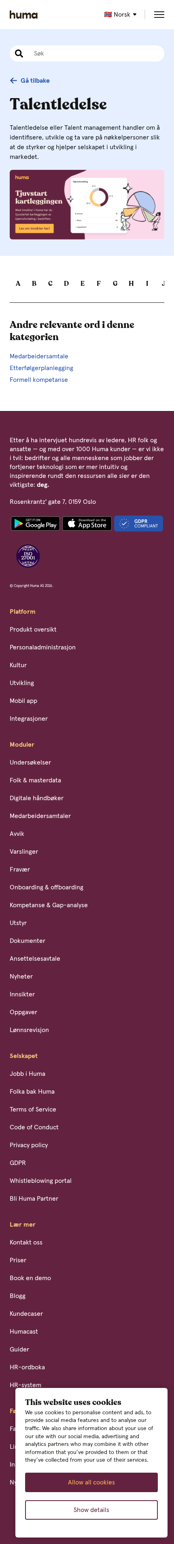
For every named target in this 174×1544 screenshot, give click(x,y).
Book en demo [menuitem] (30, 1278)
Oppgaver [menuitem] (23, 1012)
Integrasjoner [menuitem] (29, 718)
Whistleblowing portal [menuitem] (41, 1181)
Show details (91, 1510)
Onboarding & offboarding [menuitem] (46, 887)
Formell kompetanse (39, 380)
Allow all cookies (91, 1482)
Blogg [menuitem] (17, 1296)
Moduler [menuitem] (22, 744)
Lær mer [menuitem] (23, 1224)
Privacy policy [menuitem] (29, 1145)
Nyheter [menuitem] (21, 976)
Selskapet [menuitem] (24, 1056)
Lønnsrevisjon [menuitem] (29, 1030)
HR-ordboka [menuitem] (27, 1367)
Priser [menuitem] (18, 1260)
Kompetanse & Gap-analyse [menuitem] (49, 905)
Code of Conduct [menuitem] (34, 1127)
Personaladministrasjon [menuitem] (43, 647)
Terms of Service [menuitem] (33, 1109)
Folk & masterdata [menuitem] (35, 780)
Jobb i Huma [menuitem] (27, 1074)
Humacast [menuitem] (24, 1331)
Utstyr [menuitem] (18, 923)
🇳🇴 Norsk (117, 14)
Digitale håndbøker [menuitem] (37, 798)
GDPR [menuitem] (18, 1163)
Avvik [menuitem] (17, 834)
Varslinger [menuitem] (24, 851)
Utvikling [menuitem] (22, 683)
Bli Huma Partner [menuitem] (34, 1198)
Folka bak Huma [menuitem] (32, 1091)
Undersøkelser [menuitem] (30, 762)
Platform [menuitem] (23, 611)
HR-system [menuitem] (25, 1385)
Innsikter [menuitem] (22, 994)
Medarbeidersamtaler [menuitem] (40, 816)
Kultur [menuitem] (18, 665)
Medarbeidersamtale (39, 356)
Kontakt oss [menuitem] (26, 1242)
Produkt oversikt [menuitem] (33, 629)
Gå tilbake (35, 80)
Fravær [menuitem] (20, 869)
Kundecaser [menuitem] (26, 1314)
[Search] (18, 53)
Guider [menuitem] (19, 1349)
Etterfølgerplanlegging (41, 368)
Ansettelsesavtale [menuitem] (35, 958)
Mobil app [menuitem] (23, 701)
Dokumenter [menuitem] (27, 941)
